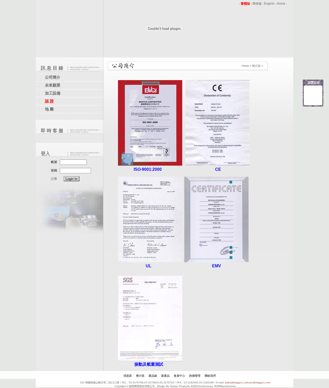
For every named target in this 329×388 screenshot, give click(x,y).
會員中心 (179, 375)
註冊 (54, 179)
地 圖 (49, 109)
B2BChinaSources (202, 386)
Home (281, 3)
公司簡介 (52, 77)
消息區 (127, 375)
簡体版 (257, 3)
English (269, 3)
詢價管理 (194, 375)
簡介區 (256, 65)
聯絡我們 (210, 375)
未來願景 (52, 85)
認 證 (49, 101)
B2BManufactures (225, 386)
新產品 (165, 375)
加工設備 (52, 93)
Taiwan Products (179, 386)
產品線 (153, 375)
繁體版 (245, 3)
